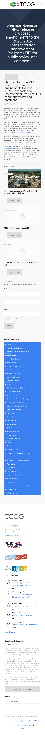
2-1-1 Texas (11, 344)
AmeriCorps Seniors (13, 359)
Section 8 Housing (13, 478)
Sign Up (8, 326)
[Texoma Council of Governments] (22, 4)
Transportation (12, 489)
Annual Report (11, 362)
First (5, 297)
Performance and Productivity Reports (19, 453)
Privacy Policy (18, 721)
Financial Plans (11, 420)
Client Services (11, 395)
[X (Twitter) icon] (23, 728)
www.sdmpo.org (22, 133)
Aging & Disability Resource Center (18, 352)
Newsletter (10, 446)
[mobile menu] (42, 4)
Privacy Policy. (14, 318)
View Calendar (10, 632)
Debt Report (11, 413)
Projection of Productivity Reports (18, 460)
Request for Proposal (14, 475)
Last (5, 305)
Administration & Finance (15, 348)
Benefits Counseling (13, 373)
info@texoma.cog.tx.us (12, 535)
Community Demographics (15, 402)
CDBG (9, 384)
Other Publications (13, 449)
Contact (10, 721)
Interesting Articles (13, 431)
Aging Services (11, 355)
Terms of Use (28, 721)
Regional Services (12, 471)
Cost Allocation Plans (14, 410)
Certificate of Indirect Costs (16, 388)
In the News (11, 428)
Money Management (13, 435)
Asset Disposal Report (14, 366)
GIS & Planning (11, 424)
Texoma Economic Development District (20, 486)
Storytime (10, 482)
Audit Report (11, 370)
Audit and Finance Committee (24, 606)
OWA (35, 721)
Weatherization (12, 493)
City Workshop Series (14, 391)
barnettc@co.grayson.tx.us (12, 148)
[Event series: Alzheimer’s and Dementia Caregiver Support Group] (23, 592)
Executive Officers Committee (24, 624)
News (9, 442)
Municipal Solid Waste (14, 439)
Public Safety (11, 464)
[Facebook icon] (21, 728)
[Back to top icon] (40, 731)
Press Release (11, 457)
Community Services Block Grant (17, 406)
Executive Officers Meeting (23, 615)
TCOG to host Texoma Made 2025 (16, 228)
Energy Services (12, 417)
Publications (11, 468)
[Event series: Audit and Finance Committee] (23, 603)
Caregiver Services (13, 381)
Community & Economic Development (19, 399)
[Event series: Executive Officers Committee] (23, 622)
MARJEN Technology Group (25, 725)
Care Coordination (13, 377)
